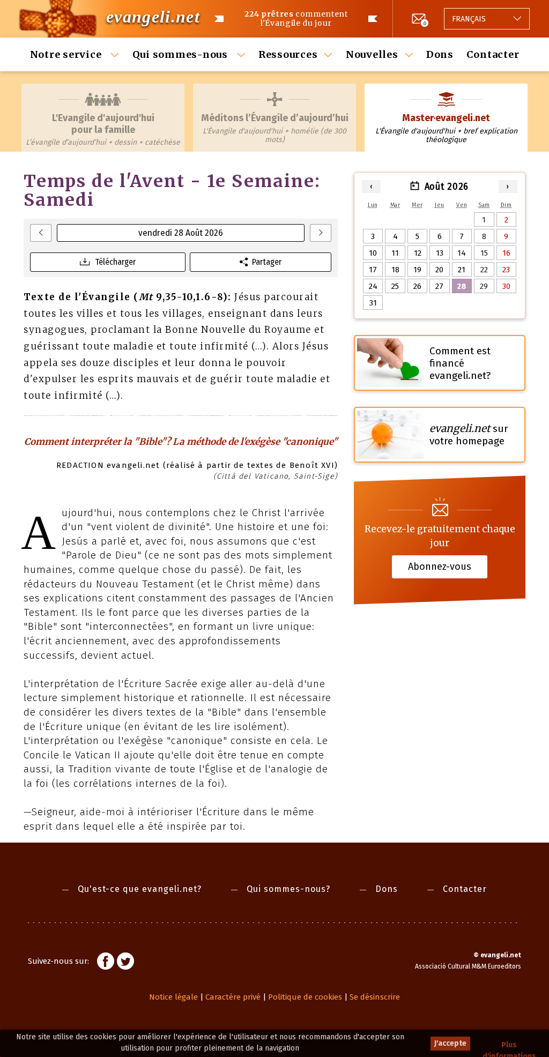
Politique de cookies (305, 997)
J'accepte (450, 1043)
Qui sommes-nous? (288, 889)
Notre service (67, 54)
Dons (440, 54)
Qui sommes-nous (181, 54)
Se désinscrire (375, 997)
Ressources (288, 54)
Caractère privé (233, 997)
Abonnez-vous (439, 566)
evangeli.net (153, 16)
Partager (266, 262)
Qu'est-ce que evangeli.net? (140, 889)
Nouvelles (372, 54)
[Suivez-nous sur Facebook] (105, 962)
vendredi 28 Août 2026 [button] (180, 233)
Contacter (493, 54)
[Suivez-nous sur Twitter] (125, 962)
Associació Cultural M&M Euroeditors (468, 966)
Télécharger (115, 262)
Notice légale (173, 997)
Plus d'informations (509, 1045)
